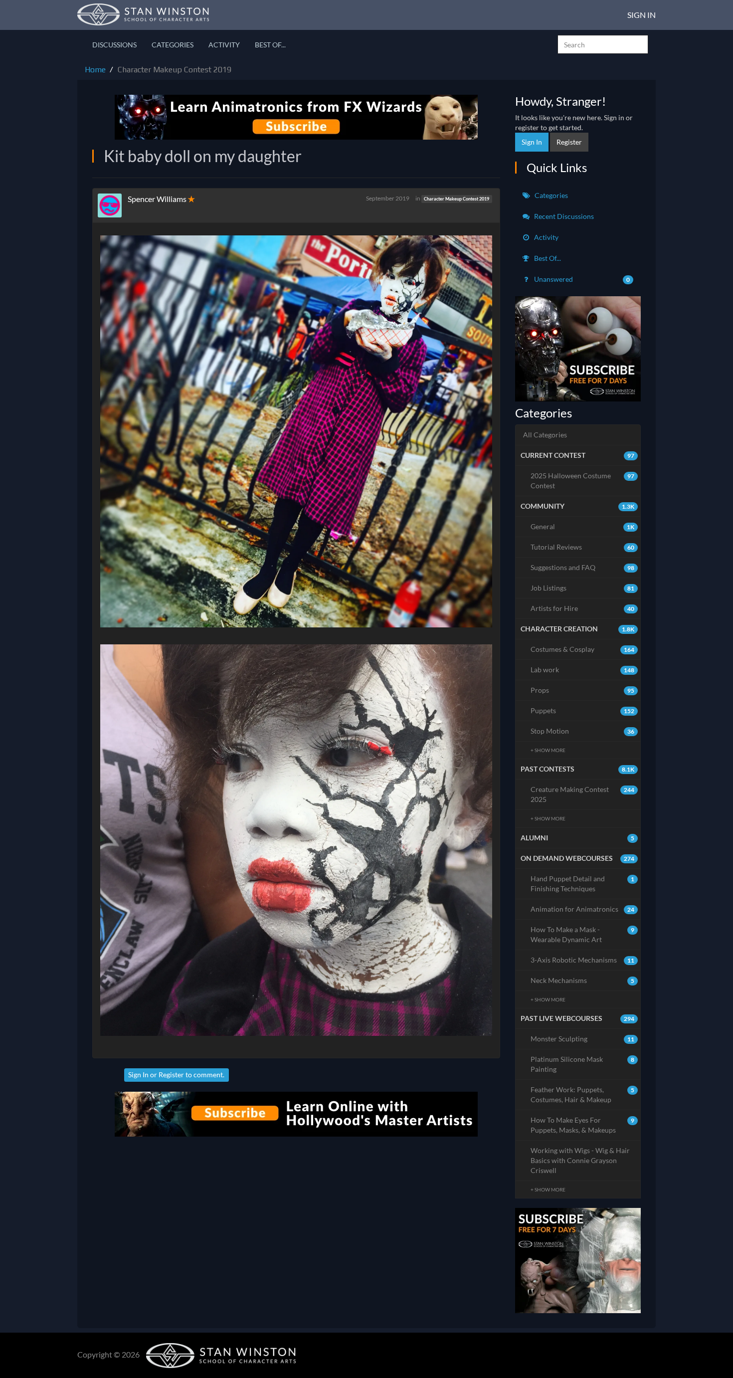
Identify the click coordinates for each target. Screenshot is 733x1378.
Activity (224, 44)
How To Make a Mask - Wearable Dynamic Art (583, 934)
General (583, 526)
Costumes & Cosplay (583, 649)
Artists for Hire (583, 608)
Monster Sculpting (583, 1038)
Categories (172, 44)
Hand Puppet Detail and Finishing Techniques (583, 883)
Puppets (583, 710)
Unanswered (581, 279)
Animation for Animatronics (583, 909)
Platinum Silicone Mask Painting (583, 1064)
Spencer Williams (157, 198)
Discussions (114, 44)
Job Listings (583, 588)
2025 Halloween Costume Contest (583, 480)
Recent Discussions (563, 216)
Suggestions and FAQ (583, 567)
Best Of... (270, 44)
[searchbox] (602, 44)
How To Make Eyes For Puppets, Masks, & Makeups (583, 1125)
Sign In (641, 14)
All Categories (545, 434)
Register (171, 1074)
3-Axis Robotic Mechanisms (583, 960)
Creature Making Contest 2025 (583, 794)
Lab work (583, 669)
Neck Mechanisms (583, 980)
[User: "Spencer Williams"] (113, 205)
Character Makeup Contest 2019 (456, 198)
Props (583, 690)
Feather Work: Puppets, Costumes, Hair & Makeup (583, 1094)
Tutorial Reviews (583, 547)
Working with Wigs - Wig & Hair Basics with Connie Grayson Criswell (580, 1160)
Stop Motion (583, 731)
